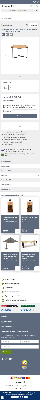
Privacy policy (20, 386)
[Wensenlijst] (34, 6)
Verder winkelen (7, 25)
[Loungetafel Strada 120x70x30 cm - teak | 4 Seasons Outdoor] (13, 87)
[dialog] (2, 397)
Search (30, 6)
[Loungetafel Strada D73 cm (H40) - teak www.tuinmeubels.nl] (20, 56)
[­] (2, 364)
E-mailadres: (7, 111)
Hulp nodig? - (18, 10)
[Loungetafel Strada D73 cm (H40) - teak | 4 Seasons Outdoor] (6, 87)
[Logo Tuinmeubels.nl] (8, 6)
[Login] (38, 1)
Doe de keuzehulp (21, 10)
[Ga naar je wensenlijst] (34, 6)
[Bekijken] (37, 6)
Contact (34, 1)
